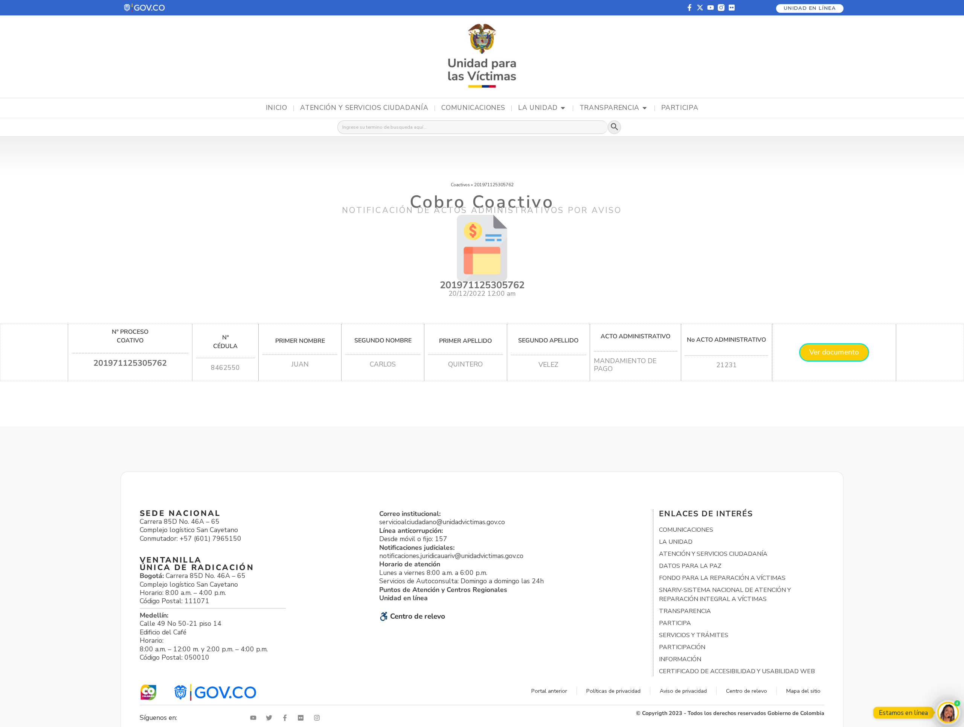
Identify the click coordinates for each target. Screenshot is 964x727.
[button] (144, 8)
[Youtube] (710, 7)
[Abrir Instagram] (318, 718)
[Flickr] (731, 7)
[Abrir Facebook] (286, 718)
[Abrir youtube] (255, 718)
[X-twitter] (700, 7)
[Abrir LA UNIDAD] (563, 108)
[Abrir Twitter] (271, 718)
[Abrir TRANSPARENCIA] (644, 108)
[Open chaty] (948, 712)
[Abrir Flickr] (302, 718)
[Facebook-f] (689, 7)
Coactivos (460, 185)
